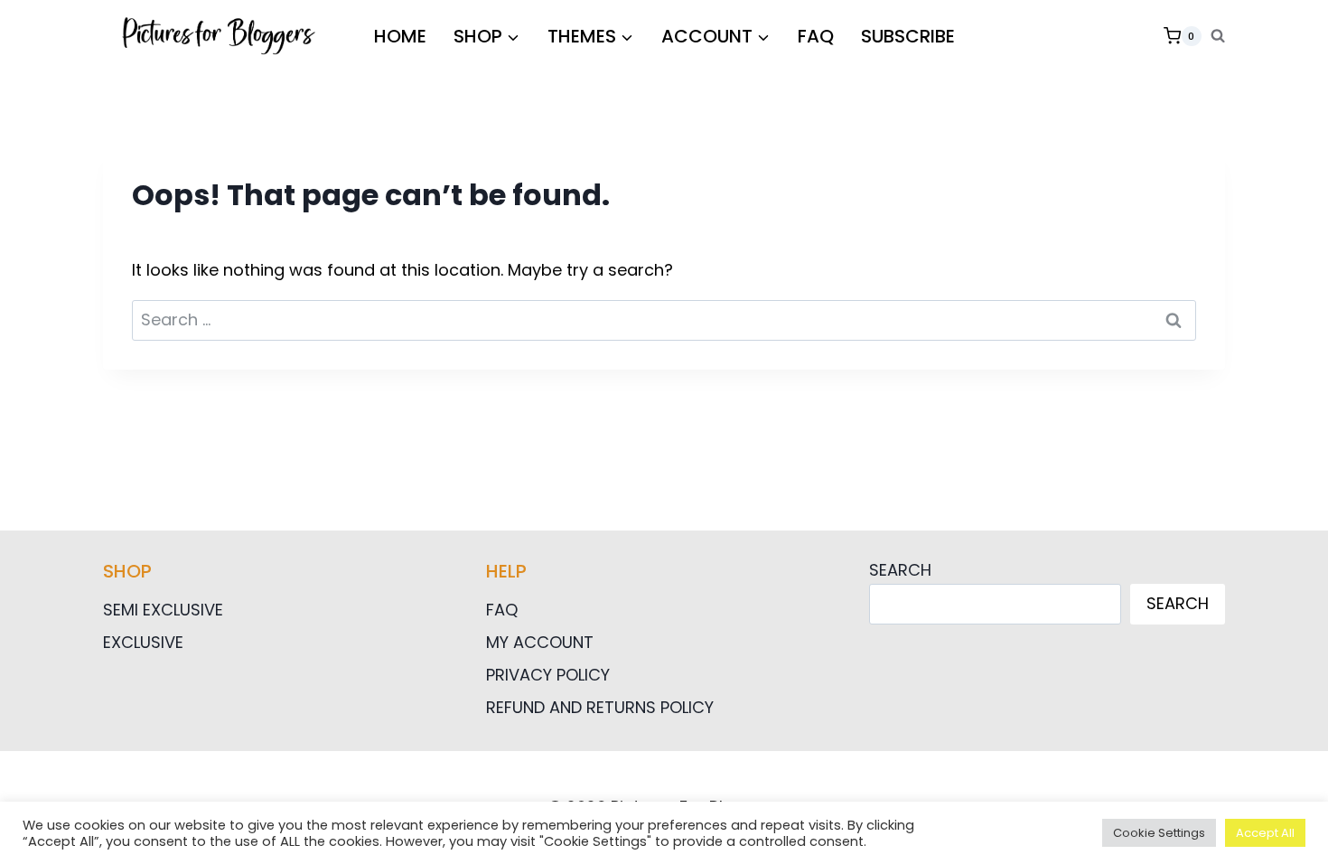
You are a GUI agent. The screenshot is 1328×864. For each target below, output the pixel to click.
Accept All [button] (1265, 832)
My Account (540, 642)
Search (900, 570)
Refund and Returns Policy (600, 707)
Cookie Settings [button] (1159, 832)
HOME (400, 36)
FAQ (816, 36)
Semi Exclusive (163, 609)
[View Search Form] (1218, 36)
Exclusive (143, 642)
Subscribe (908, 36)
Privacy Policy (548, 674)
